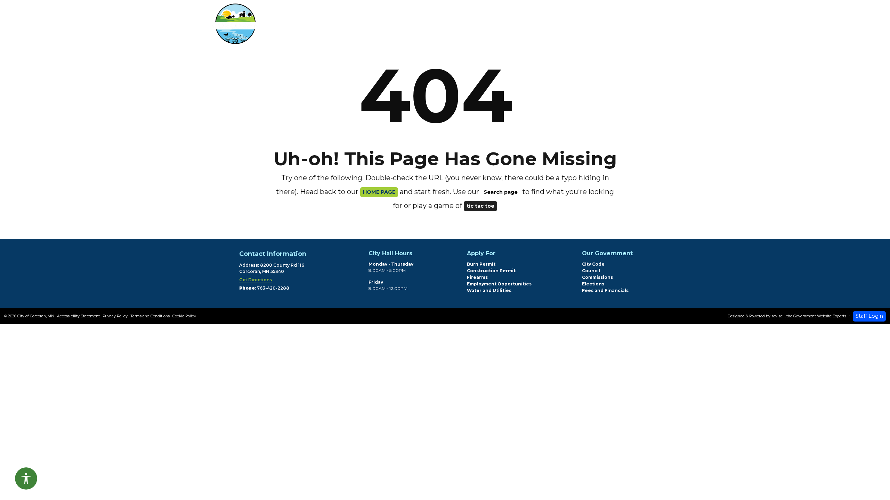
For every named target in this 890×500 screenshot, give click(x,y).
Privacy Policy (115, 316)
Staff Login (869, 316)
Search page (501, 192)
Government (470, 25)
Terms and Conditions (150, 316)
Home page (379, 192)
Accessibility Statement (78, 316)
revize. (777, 316)
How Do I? (532, 25)
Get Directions (255, 279)
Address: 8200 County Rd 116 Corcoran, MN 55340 (271, 268)
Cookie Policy (184, 316)
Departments (402, 25)
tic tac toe (480, 206)
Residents (338, 25)
